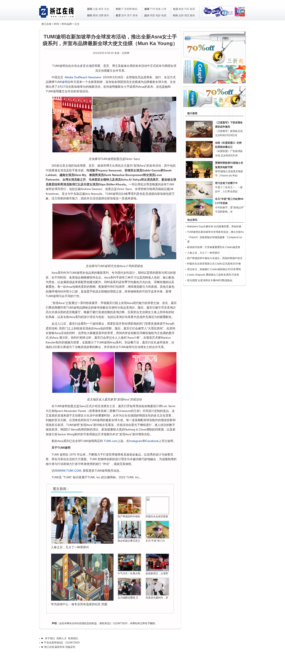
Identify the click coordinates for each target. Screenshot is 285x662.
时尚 (175, 15)
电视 (163, 15)
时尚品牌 (67, 24)
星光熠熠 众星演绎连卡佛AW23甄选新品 (209, 280)
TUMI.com (110, 441)
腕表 (192, 15)
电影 (158, 15)
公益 (95, 9)
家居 (192, 9)
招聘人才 (62, 638)
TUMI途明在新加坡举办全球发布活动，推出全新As (215, 231)
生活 (175, 9)
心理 (163, 9)
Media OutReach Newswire (83, 77)
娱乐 (146, 15)
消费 (100, 15)
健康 (146, 9)
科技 (118, 9)
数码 (134, 9)
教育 (118, 15)
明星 (152, 15)
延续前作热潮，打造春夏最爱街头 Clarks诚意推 (213, 247)
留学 (123, 15)
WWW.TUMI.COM (69, 470)
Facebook (152, 441)
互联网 (128, 9)
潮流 (186, 15)
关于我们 (50, 638)
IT (122, 9)
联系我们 (73, 638)
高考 (135, 15)
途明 (65, 82)
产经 (152, 9)
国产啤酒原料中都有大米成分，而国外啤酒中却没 (214, 258)
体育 (100, 9)
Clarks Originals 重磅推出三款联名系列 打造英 (213, 274)
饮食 (158, 9)
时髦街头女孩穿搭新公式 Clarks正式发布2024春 (214, 263)
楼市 (106, 15)
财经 (89, 15)
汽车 (186, 9)
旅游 (181, 9)
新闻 (89, 9)
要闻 (95, 15)
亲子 (129, 15)
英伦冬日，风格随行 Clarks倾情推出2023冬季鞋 (214, 269)
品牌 (181, 15)
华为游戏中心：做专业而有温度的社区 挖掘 (79, 604)
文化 (106, 9)
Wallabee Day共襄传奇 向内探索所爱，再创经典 (214, 226)
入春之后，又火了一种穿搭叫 (70, 547)
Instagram (135, 441)
